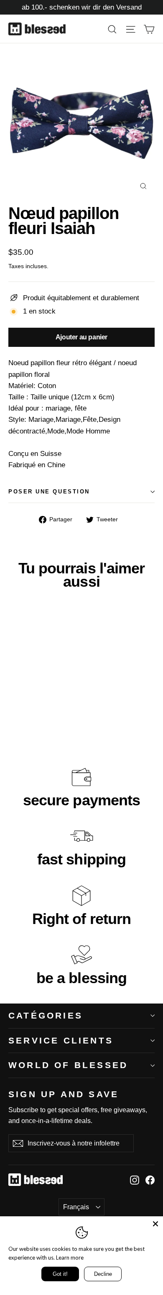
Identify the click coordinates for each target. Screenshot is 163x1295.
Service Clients (60, 1040)
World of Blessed (68, 1065)
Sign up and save (63, 1093)
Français (76, 1206)
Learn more (70, 1257)
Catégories (45, 1015)
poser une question (49, 491)
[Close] (155, 1224)
